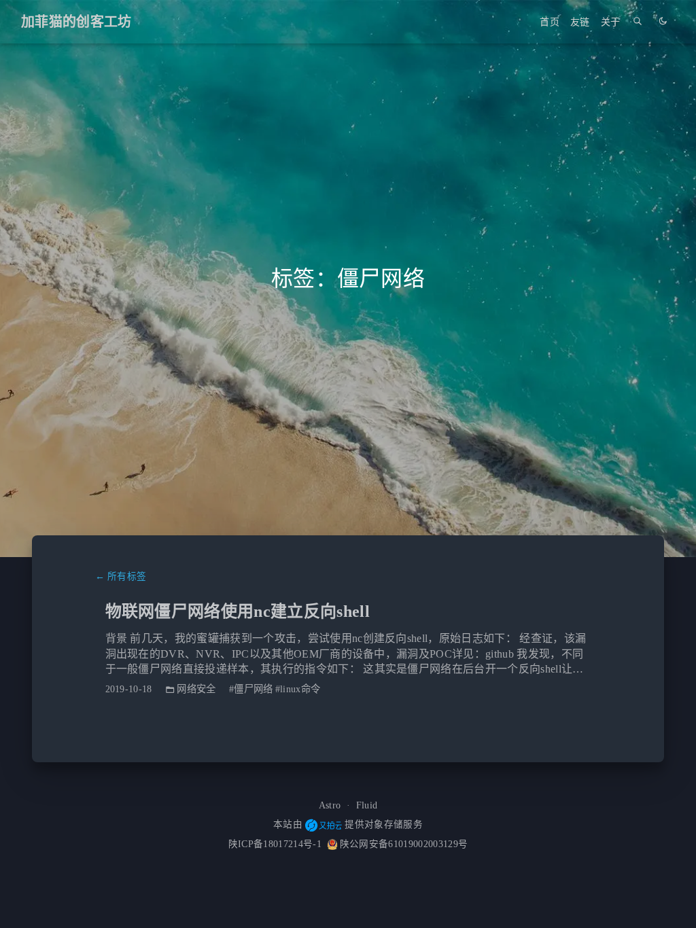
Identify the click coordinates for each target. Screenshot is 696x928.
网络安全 (196, 688)
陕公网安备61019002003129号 (404, 844)
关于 (611, 22)
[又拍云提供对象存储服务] (323, 825)
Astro (330, 805)
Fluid (367, 805)
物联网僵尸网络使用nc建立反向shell (237, 611)
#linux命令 (298, 688)
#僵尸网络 (251, 688)
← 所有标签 (121, 576)
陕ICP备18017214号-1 (274, 844)
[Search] (637, 22)
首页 (549, 22)
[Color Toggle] (662, 22)
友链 (580, 22)
